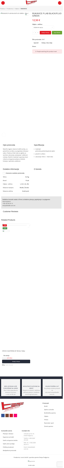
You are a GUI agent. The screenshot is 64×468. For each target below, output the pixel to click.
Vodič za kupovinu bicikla (10, 440)
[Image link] (12, 407)
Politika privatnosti (8, 447)
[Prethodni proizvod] (58, 9)
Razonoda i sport (49, 423)
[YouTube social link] (11, 415)
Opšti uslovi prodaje (8, 444)
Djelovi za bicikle (49, 409)
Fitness (46, 419)
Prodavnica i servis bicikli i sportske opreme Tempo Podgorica (31, 457)
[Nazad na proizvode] (60, 9)
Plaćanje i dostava (8, 434)
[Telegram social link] (45, 46)
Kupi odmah (57, 32)
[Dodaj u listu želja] (27, 226)
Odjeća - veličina (37, 24)
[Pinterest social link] (41, 46)
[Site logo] (31, 3)
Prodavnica (10, 8)
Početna (2, 8)
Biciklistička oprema (50, 413)
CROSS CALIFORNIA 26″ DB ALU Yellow (13, 351)
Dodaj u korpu (45, 32)
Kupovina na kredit (8, 437)
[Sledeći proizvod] (62, 9)
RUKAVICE (24, 8)
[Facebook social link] (37, 46)
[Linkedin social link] (43, 46)
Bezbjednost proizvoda (9, 450)
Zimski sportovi (48, 426)
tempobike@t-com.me (8, 205)
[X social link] (39, 46)
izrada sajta (31, 465)
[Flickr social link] (15, 415)
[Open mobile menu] (3, 3)
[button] (16, 361)
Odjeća (17, 8)
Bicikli (46, 406)
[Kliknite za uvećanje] (4, 135)
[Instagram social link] (7, 415)
